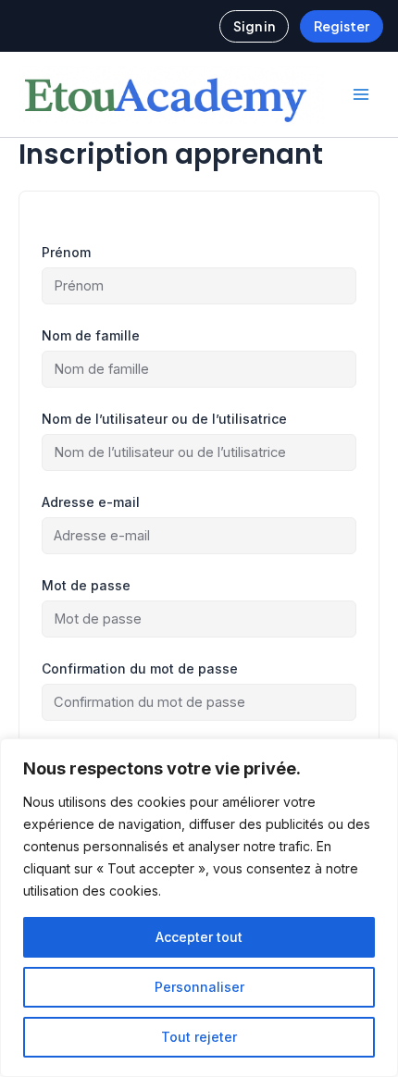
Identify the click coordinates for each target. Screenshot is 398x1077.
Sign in (254, 26)
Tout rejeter (199, 1037)
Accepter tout (199, 937)
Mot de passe (86, 585)
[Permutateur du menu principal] (360, 94)
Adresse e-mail (91, 502)
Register (341, 26)
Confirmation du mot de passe (140, 668)
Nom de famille (91, 335)
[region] (199, 907)
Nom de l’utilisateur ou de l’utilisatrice (164, 419)
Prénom (66, 252)
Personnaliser (199, 987)
